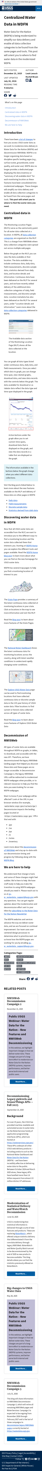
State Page (13, 599)
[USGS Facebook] (26, 1459)
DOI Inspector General (11, 1465)
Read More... (21, 1081)
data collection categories (15, 310)
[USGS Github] (29, 1459)
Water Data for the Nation (17, 1157)
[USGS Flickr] (32, 1459)
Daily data (13, 500)
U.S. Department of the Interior (15, 1462)
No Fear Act (7, 1468)
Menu (39, 8)
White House (27, 1465)
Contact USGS (17, 1456)
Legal (20, 1453)
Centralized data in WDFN (16, 112)
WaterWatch (20, 1233)
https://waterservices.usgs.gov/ (20, 1142)
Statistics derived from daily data (23, 510)
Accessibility (29, 1453)
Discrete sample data (18, 507)
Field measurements (17, 503)
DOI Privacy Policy (9, 1453)
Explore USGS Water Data (19, 689)
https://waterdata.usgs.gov (18, 1431)
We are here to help (13, 124)
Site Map (5, 1456)
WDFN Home (31, 545)
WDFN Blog (9, 860)
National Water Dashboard (19, 648)
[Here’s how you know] (21, 3)
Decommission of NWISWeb (17, 120)
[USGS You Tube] (35, 1459)
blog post (16, 619)
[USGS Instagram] (38, 1459)
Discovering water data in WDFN (18, 116)
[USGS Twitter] (23, 1459)
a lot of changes (26, 139)
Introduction (10, 107)
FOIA (15, 1468)
